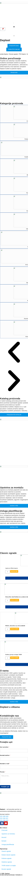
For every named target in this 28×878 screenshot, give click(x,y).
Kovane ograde (6, 869)
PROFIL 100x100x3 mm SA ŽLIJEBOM (15, 625)
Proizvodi (4, 830)
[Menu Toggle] (14, 26)
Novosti (4, 837)
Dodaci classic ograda (8, 855)
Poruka (2, 772)
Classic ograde (6, 851)
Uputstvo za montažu (8, 834)
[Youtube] (6, 823)
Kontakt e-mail (5, 763)
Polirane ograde (6, 858)
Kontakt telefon (5, 755)
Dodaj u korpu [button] (14, 600)
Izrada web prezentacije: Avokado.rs (11, 875)
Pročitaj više (14, 571)
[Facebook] (2, 823)
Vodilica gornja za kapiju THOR (13, 654)
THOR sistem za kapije (9, 865)
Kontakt (4, 841)
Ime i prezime (4, 747)
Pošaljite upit (5, 786)
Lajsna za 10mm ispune (11, 568)
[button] (14, 352)
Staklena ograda (7, 862)
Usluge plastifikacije (8, 844)
